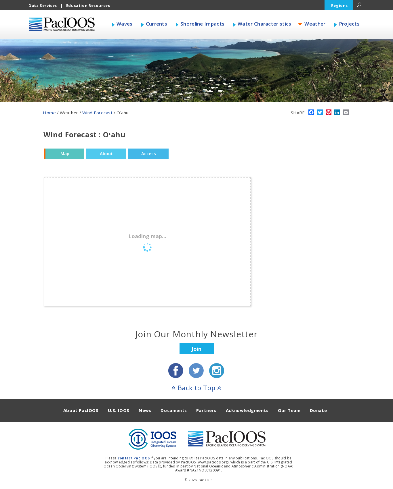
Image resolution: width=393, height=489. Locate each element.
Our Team (289, 410)
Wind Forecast (97, 112)
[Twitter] (320, 112)
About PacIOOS (81, 410)
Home (49, 112)
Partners (206, 410)
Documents (174, 410)
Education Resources (88, 5)
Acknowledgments (247, 410)
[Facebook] (311, 112)
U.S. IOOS (118, 410)
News (145, 410)
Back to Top (196, 387)
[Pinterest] (328, 112)
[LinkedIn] (337, 112)
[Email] (346, 112)
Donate (318, 410)
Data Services (42, 5)
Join (196, 348)
